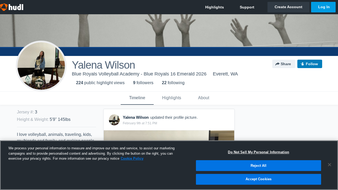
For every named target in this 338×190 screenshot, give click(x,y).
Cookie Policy (132, 158)
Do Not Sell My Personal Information (258, 152)
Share (286, 64)
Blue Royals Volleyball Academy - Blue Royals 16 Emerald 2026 (139, 74)
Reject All (258, 166)
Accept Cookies (258, 179)
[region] (169, 165)
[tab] (137, 98)
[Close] (329, 164)
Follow (312, 64)
